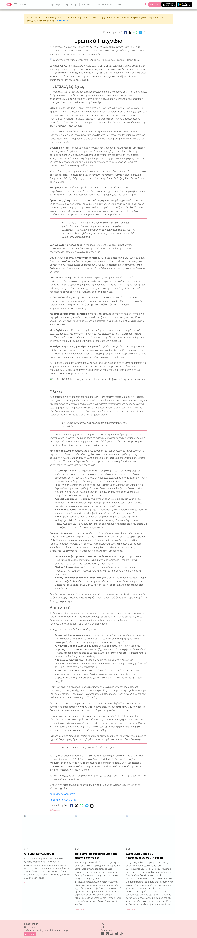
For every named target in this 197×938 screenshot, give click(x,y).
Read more (28, 882)
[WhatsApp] (135, 32)
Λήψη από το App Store (62, 794)
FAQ (103, 923)
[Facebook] (125, 32)
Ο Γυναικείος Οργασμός (39, 853)
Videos (104, 927)
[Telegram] (141, 32)
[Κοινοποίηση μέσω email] (120, 32)
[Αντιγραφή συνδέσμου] (145, 32)
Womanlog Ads (105, 4)
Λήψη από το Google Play (63, 799)
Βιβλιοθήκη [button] (71, 4)
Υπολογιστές (88, 4)
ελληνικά (154, 4)
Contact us (106, 930)
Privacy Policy (31, 923)
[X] (130, 32)
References (55, 810)
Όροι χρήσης (30, 927)
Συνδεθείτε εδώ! (63, 20)
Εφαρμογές (56, 4)
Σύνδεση (120, 4)
